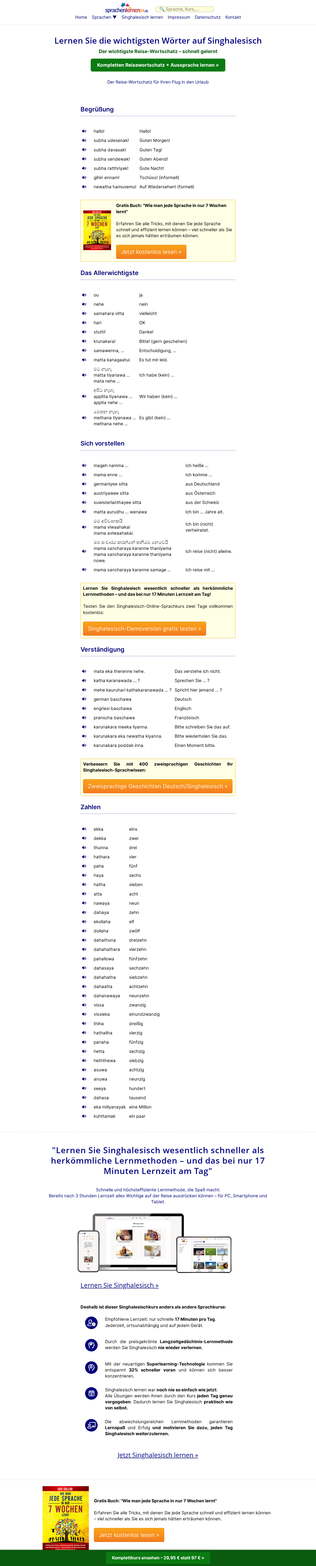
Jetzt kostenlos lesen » (151, 252)
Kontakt (233, 17)
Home (81, 17)
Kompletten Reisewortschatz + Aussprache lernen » (158, 65)
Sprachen (101, 17)
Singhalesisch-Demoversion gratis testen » (144, 628)
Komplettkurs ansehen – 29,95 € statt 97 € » (158, 1557)
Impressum (179, 17)
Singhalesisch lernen (142, 17)
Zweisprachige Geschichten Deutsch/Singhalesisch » (158, 786)
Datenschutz (208, 17)
